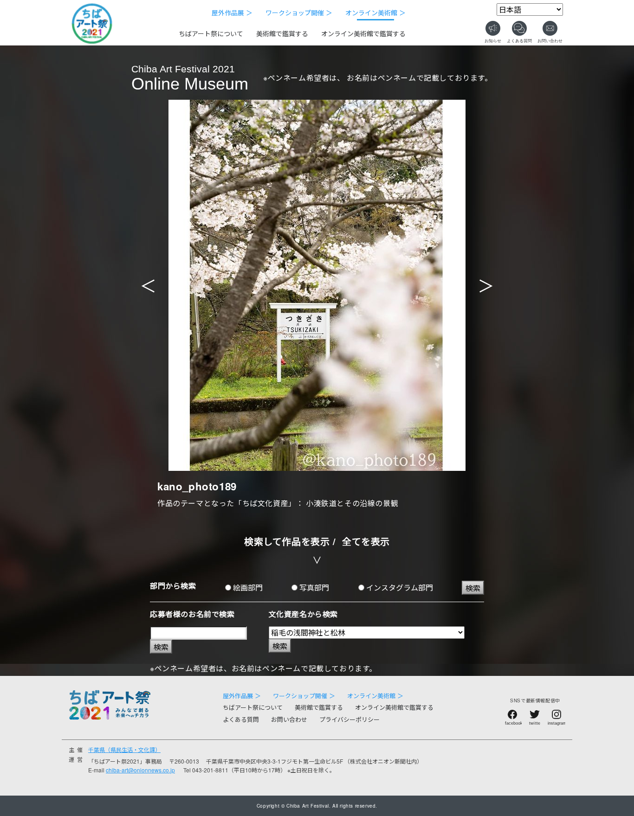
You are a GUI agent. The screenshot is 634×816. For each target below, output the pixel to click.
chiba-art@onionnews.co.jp (140, 770)
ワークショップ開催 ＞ (298, 12)
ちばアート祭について (211, 33)
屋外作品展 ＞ (232, 12)
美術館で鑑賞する (282, 33)
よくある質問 (241, 719)
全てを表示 (366, 541)
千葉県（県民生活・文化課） (124, 749)
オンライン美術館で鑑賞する (363, 33)
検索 (473, 588)
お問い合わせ (289, 719)
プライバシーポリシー (349, 719)
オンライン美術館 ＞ (375, 12)
